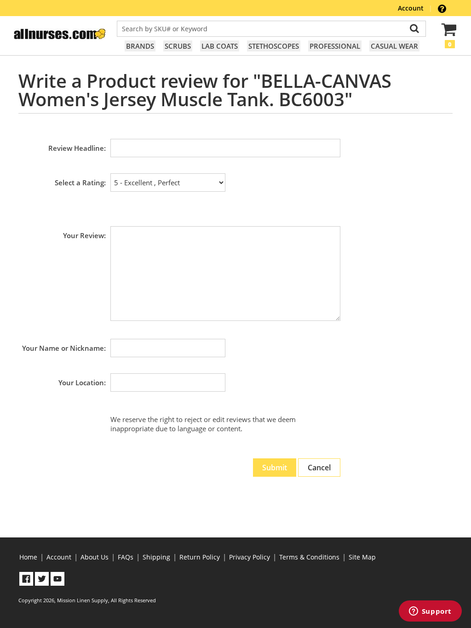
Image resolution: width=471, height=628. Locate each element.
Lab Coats (219, 46)
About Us (94, 557)
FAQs (125, 557)
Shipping (156, 557)
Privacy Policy (249, 557)
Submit (274, 467)
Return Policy (199, 557)
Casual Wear (394, 46)
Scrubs (178, 46)
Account (411, 8)
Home (28, 557)
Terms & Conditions (309, 557)
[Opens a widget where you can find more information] (430, 611)
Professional (335, 46)
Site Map (362, 557)
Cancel (319, 467)
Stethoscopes (273, 46)
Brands (140, 46)
